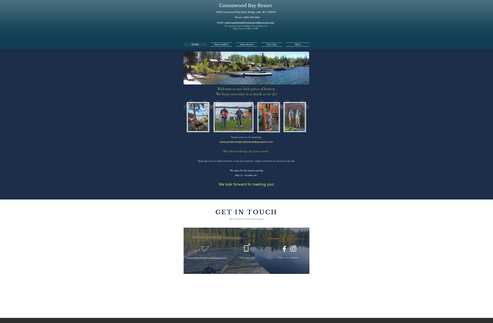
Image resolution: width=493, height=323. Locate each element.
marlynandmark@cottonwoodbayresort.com (249, 22)
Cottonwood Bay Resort (245, 5)
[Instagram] (293, 249)
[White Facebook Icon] (284, 249)
